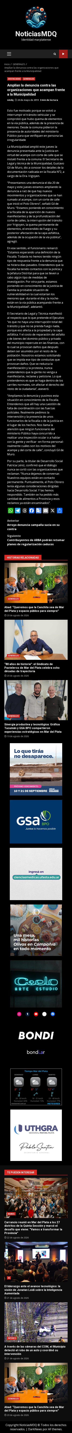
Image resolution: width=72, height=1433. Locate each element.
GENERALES (28, 79)
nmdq (10, 100)
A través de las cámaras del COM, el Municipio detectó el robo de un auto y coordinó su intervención (36, 1322)
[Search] (55, 54)
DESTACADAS (14, 79)
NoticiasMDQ (36, 34)
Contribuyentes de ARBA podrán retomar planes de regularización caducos (36, 540)
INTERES (12, 1338)
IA (9, 1278)
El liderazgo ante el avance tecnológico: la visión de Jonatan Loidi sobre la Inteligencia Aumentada (36, 1262)
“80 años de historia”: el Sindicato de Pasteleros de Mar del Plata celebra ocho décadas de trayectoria (36, 640)
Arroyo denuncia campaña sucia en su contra (33, 525)
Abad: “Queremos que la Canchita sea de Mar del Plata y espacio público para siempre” (36, 583)
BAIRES (11, 1214)
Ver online (63, 54)
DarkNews (35, 1429)
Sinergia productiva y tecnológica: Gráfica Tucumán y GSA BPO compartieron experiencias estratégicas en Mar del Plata (36, 700)
